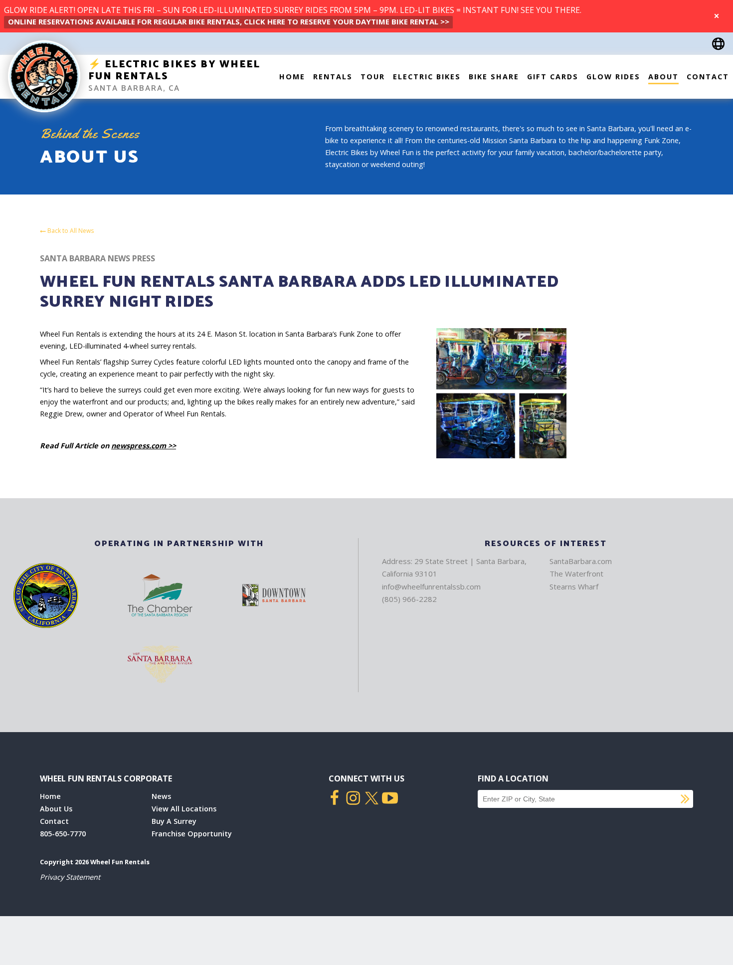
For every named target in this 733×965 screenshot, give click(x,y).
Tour (373, 76)
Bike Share (494, 76)
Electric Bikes (427, 76)
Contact (708, 76)
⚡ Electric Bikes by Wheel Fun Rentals (174, 70)
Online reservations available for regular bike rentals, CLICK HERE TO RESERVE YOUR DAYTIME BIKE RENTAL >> (228, 21)
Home (292, 76)
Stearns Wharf (574, 586)
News (161, 796)
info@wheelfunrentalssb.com (431, 586)
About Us (56, 808)
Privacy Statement (70, 877)
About (663, 76)
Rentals (333, 76)
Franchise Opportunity (192, 833)
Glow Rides (613, 76)
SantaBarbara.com (581, 561)
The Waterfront (576, 574)
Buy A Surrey (174, 821)
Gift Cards (552, 76)
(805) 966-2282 (409, 599)
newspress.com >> (143, 445)
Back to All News (70, 231)
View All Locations (184, 808)
